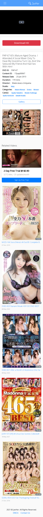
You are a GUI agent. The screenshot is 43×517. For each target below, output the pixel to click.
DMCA (15, 513)
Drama (29, 90)
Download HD (21, 42)
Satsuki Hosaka (20, 96)
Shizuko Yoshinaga (31, 93)
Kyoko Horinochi (8, 96)
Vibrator (36, 90)
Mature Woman (20, 90)
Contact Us (25, 513)
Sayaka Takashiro (17, 93)
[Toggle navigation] (5, 3)
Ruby (12, 86)
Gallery (22, 101)
